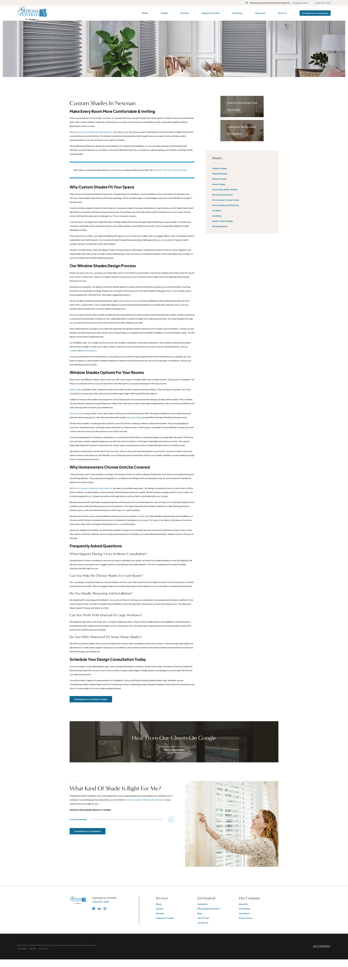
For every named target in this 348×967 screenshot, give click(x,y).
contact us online (179, 170)
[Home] (32, 13)
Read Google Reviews (174, 749)
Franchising (244, 908)
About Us (243, 904)
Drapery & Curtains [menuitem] (210, 13)
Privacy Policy (245, 918)
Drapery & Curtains (165, 918)
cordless (74, 350)
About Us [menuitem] (282, 13)
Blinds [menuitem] (145, 13)
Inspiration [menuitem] (237, 13)
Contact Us (202, 922)
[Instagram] (104, 908)
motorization (90, 350)
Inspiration (202, 904)
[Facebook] (93, 908)
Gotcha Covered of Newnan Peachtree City (92, 132)
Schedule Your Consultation (315, 13)
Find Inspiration (234, 133)
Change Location (300, 3)
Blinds (159, 904)
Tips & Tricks (203, 918)
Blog (199, 913)
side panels (131, 417)
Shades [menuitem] (164, 13)
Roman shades (76, 413)
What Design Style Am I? (208, 908)
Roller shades (76, 389)
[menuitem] (242, 168)
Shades (159, 908)
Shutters (160, 913)
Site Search (244, 913)
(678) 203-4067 (323, 3)
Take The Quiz (233, 109)
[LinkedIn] (99, 908)
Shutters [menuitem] (185, 13)
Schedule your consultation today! (90, 699)
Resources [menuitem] (260, 13)
